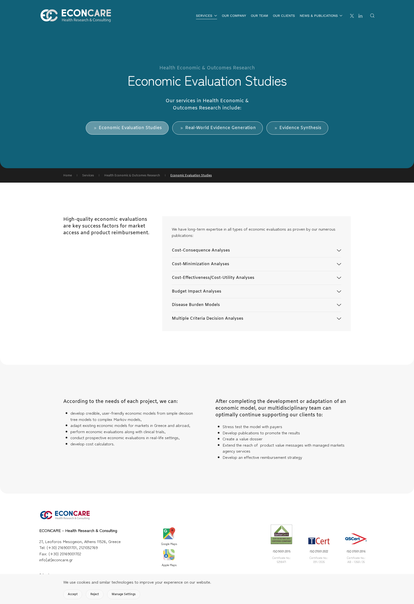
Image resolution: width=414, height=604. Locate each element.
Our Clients (284, 16)
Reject (94, 594)
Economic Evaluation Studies (130, 128)
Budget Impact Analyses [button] (196, 291)
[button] (372, 15)
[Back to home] (75, 15)
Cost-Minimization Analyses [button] (200, 264)
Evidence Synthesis (300, 128)
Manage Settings (124, 594)
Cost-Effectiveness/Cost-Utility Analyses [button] (213, 278)
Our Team (259, 16)
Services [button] (204, 16)
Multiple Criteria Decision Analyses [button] (207, 318)
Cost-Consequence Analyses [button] (201, 250)
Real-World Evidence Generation (220, 128)
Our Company (234, 16)
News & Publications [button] (319, 16)
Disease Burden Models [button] (196, 305)
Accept (73, 594)
